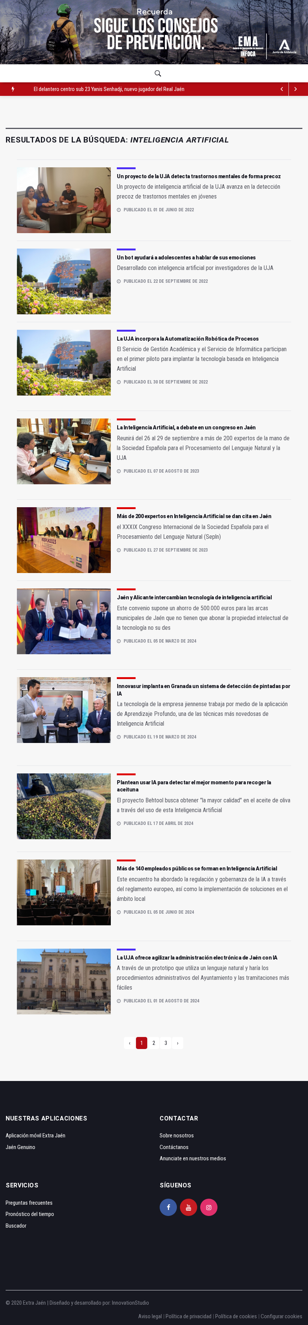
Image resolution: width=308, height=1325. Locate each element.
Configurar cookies (281, 1316)
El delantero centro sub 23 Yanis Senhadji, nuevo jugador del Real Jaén (109, 89)
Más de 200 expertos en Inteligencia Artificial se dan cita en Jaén (194, 516)
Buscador (16, 1225)
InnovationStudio (130, 1302)
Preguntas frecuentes (29, 1202)
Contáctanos (174, 1147)
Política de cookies (236, 1316)
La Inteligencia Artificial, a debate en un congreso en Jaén (186, 427)
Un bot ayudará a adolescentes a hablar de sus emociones (186, 258)
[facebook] (168, 1207)
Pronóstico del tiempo (30, 1214)
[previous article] (295, 89)
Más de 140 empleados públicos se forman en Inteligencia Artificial (197, 869)
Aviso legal (150, 1316)
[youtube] (188, 1207)
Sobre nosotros (177, 1135)
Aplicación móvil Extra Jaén (35, 1135)
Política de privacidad (188, 1316)
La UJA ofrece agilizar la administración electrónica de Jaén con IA (197, 958)
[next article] (282, 89)
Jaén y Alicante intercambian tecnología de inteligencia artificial (194, 597)
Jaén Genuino (20, 1147)
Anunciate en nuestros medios (193, 1158)
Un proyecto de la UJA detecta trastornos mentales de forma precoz (199, 176)
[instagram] (208, 1207)
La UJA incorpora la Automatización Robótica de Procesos (188, 339)
